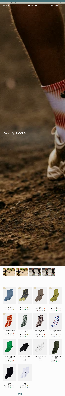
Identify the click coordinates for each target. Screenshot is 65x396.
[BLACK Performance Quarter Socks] (25, 347)
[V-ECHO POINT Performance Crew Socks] (40, 321)
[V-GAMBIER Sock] (9, 295)
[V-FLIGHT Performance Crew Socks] (55, 321)
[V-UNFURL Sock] (25, 295)
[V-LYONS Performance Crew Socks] (40, 295)
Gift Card (60, 2)
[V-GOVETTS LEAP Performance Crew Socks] (25, 321)
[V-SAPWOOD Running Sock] (9, 321)
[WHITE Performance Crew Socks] (25, 372)
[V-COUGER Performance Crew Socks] (55, 295)
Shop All (7, 280)
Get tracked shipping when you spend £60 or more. (36, 0)
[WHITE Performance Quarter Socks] (40, 347)
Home (4, 280)
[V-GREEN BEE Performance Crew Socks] (9, 347)
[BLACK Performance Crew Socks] (9, 372)
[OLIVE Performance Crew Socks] (55, 347)
